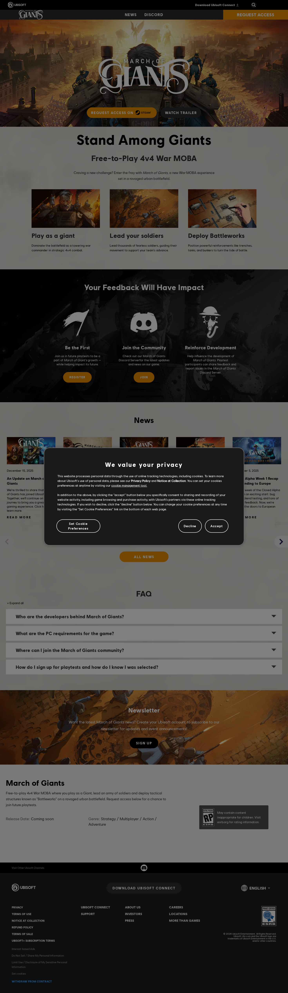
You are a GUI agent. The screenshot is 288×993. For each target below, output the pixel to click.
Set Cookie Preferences (78, 526)
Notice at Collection (171, 480)
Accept (216, 526)
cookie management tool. (129, 485)
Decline (190, 526)
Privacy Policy (140, 480)
